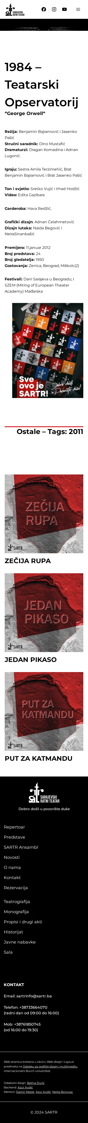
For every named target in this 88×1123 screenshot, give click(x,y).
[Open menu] (78, 9)
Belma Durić (36, 1083)
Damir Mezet (25, 1092)
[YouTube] (64, 9)
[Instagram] (54, 9)
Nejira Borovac (62, 1092)
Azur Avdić (25, 1087)
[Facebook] (43, 9)
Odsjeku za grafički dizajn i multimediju (50, 1066)
